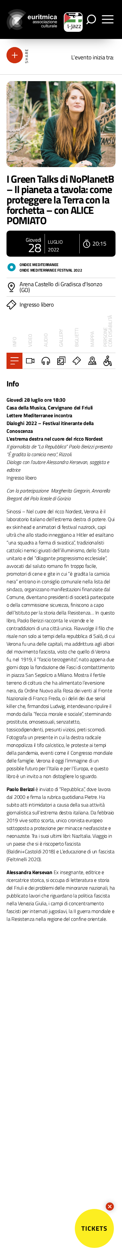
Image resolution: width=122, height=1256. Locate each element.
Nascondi (110, 1206)
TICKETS (94, 1228)
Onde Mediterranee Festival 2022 (51, 270)
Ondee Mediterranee (39, 264)
